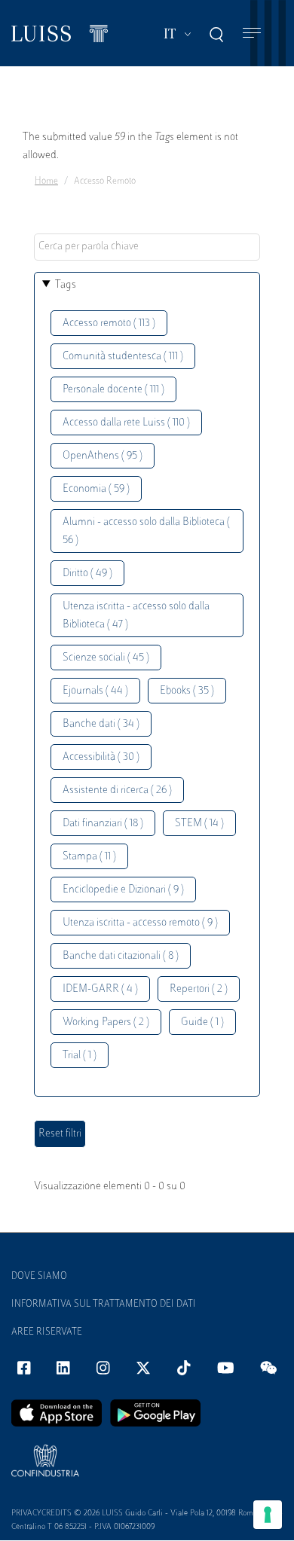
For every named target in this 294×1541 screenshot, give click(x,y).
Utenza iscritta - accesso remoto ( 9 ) (140, 923)
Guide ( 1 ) (202, 1022)
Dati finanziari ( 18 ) (103, 823)
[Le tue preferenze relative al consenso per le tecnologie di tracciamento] (267, 1514)
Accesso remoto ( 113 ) (109, 323)
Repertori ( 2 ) (199, 989)
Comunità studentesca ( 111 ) (123, 356)
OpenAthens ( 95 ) (102, 456)
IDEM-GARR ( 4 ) (100, 989)
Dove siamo (39, 1276)
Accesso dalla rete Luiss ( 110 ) (126, 423)
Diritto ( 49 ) (87, 573)
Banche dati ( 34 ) (101, 724)
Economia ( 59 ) (96, 489)
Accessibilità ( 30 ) (101, 757)
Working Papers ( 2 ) (106, 1022)
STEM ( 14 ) (199, 823)
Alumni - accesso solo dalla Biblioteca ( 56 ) (146, 531)
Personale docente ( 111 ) (113, 389)
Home (46, 181)
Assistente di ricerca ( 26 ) (117, 790)
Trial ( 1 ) (79, 1055)
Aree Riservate (46, 1332)
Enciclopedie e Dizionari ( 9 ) (123, 890)
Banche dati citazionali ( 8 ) (121, 956)
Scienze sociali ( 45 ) (106, 658)
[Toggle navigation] (252, 33)
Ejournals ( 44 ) (95, 691)
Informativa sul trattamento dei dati (103, 1304)
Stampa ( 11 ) (89, 856)
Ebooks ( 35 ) (187, 691)
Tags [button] (65, 285)
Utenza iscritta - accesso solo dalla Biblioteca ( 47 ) (136, 615)
